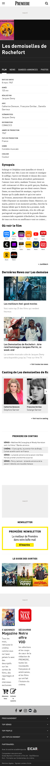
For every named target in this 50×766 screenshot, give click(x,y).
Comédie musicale (10, 149)
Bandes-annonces (28, 69)
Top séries (6, 724)
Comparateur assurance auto (12, 753)
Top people (7, 731)
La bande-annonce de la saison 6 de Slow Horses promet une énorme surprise (23, 456)
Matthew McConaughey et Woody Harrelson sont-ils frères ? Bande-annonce (24, 443)
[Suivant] (46, 391)
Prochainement (9, 718)
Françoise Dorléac (28, 106)
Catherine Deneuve (10, 106)
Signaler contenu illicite (23, 763)
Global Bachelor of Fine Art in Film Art (15, 756)
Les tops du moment (11, 737)
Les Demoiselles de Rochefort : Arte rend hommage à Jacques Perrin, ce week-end (23, 347)
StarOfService (34, 756)
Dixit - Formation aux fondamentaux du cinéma (18, 758)
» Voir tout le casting (39, 418)
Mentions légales (8, 763)
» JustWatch (43, 264)
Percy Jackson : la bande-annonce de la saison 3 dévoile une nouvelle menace (23, 462)
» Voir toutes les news (39, 364)
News (12, 69)
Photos (44, 69)
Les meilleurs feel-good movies (20, 303)
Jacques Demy (8, 98)
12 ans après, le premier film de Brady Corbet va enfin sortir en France (23, 449)
